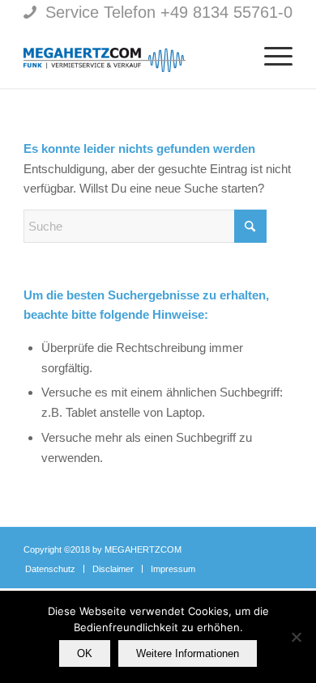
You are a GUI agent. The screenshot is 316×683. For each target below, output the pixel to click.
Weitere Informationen (187, 653)
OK (84, 653)
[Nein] (296, 637)
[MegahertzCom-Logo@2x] (130, 55)
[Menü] (270, 55)
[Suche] (231, 55)
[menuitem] (231, 55)
